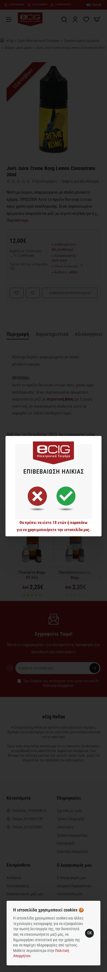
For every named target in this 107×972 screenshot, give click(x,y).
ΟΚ (89, 932)
